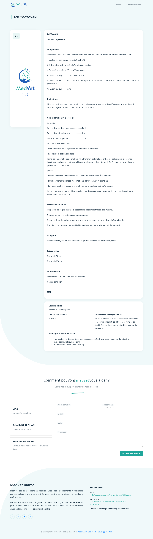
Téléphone (108, 405)
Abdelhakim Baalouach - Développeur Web (95, 532)
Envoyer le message (131, 453)
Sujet (60, 423)
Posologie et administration (62, 333)
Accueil (119, 4)
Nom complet (64, 405)
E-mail (60, 414)
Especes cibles (55, 305)
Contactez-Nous (133, 4)
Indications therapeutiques (108, 314)
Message (62, 432)
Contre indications (58, 314)
